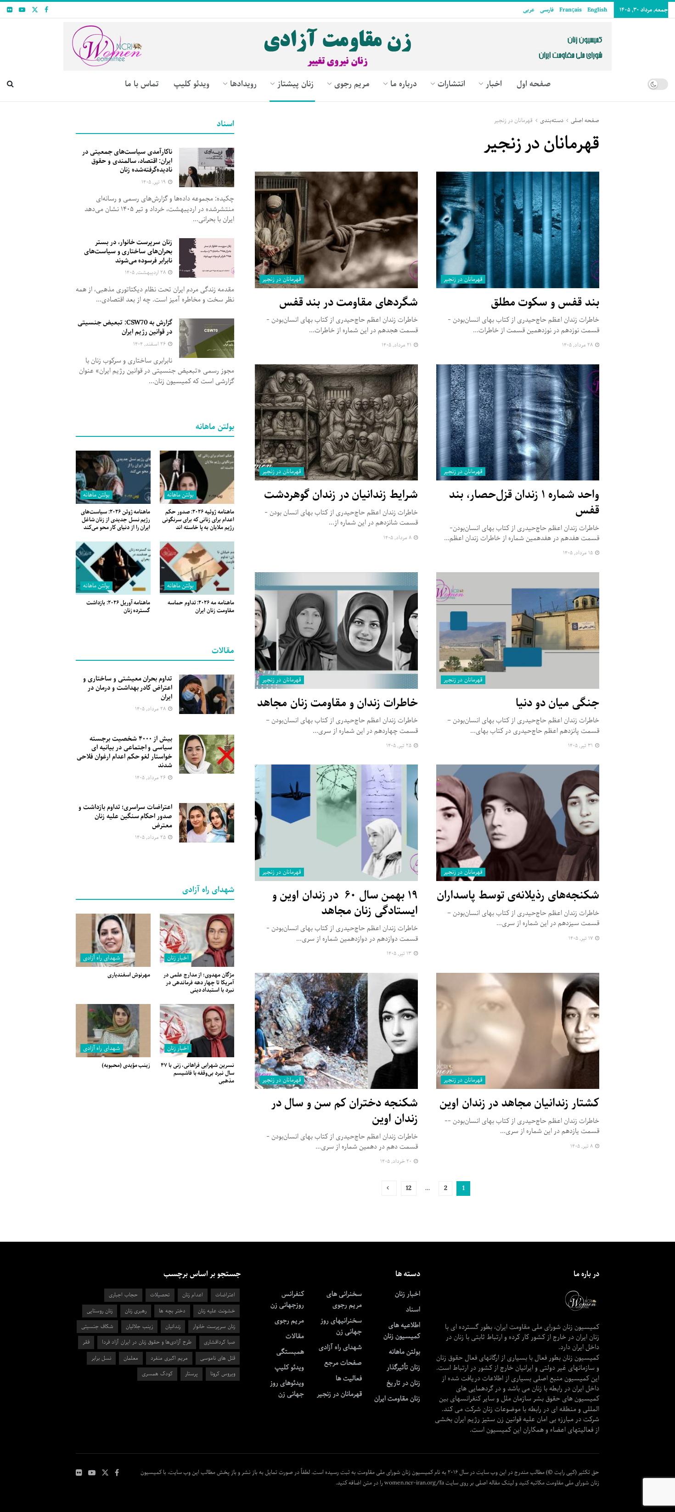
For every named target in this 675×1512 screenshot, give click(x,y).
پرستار (191, 1373)
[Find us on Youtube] (22, 10)
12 (408, 1188)
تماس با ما (142, 84)
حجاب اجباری (123, 1294)
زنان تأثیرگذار (403, 1367)
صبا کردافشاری (219, 1342)
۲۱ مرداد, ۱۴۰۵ (397, 344)
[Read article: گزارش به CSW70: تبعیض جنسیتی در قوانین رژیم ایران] (206, 338)
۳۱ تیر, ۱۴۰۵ (581, 745)
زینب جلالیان (139, 1326)
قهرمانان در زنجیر (513, 120)
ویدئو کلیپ (191, 84)
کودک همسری (157, 1373)
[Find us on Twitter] (35, 10)
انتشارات (451, 84)
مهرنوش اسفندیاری (129, 975)
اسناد (413, 1309)
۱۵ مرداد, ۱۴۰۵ (578, 552)
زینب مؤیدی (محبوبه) (126, 1065)
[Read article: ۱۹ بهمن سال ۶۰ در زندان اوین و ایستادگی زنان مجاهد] (336, 822)
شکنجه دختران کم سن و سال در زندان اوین (344, 1111)
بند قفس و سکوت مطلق (545, 302)
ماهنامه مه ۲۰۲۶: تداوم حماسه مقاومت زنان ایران (201, 606)
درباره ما (403, 84)
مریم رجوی (289, 1320)
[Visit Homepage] (337, 43)
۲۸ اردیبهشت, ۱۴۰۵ (146, 272)
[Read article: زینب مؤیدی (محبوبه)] (113, 1030)
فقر (86, 1342)
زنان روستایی (99, 1310)
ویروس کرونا (222, 1373)
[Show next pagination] (389, 1188)
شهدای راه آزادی (101, 958)
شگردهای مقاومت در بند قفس (348, 302)
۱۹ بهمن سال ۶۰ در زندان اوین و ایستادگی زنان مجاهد (345, 903)
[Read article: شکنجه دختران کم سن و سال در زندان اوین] (336, 1031)
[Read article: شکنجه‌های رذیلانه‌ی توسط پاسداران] (517, 822)
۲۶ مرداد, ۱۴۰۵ (151, 777)
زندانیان (172, 1326)
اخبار (494, 84)
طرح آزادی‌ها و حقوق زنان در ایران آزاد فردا (146, 1342)
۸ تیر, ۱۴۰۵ (582, 1146)
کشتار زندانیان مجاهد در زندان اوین (519, 1103)
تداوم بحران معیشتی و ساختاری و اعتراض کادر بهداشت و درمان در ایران (127, 687)
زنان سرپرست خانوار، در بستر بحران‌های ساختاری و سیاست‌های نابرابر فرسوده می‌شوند (128, 251)
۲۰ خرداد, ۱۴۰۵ (396, 1161)
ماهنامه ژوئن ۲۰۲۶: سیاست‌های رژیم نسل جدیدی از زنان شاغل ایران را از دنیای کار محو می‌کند (115, 519)
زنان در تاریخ (403, 1383)
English (597, 10)
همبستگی (290, 1351)
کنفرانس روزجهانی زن (287, 1300)
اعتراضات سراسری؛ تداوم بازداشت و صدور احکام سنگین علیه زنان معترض (125, 816)
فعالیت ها (349, 1378)
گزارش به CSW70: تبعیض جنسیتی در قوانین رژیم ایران (125, 327)
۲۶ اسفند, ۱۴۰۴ (150, 344)
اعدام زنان (192, 1294)
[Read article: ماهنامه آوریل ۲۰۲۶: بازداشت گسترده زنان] (113, 568)
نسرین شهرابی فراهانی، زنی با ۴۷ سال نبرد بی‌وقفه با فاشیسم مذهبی (197, 1073)
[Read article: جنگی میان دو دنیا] (517, 630)
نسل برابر (101, 1358)
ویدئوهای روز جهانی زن (287, 1389)
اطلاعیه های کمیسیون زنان (401, 1331)
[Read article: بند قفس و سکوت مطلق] (517, 230)
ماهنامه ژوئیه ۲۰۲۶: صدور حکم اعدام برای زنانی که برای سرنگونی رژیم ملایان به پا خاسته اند (198, 519)
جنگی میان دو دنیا (557, 703)
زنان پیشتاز (295, 84)
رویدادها (243, 84)
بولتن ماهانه (180, 495)
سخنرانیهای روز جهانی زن (341, 1326)
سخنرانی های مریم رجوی (344, 1300)
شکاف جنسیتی (97, 1326)
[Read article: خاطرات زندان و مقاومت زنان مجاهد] (336, 630)
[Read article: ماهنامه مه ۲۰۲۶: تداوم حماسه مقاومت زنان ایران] (197, 568)
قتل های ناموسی (217, 1358)
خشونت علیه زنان (216, 1310)
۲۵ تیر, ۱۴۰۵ (399, 745)
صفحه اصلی (585, 120)
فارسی (547, 10)
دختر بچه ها (172, 1310)
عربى (528, 10)
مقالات (295, 1336)
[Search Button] (10, 84)
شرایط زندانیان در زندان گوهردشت (341, 494)
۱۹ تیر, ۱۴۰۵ (154, 182)
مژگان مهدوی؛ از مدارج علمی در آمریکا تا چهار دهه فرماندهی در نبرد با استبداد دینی (198, 982)
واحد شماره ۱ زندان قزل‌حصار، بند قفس (524, 502)
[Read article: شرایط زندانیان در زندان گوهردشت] (336, 422)
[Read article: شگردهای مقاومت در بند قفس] (336, 230)
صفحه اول (534, 84)
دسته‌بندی (551, 120)
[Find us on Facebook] (46, 10)
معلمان (131, 1358)
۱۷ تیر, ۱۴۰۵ (581, 938)
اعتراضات (225, 1294)
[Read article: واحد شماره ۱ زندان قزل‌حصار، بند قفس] (517, 422)
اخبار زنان (178, 958)
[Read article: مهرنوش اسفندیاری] (113, 940)
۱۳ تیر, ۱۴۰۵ (400, 953)
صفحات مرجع (343, 1362)
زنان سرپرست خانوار (214, 1326)
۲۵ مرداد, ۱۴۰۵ (151, 837)
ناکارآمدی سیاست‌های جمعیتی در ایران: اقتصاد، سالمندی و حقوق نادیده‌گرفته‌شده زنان (127, 160)
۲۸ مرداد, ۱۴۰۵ (578, 344)
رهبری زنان (135, 1310)
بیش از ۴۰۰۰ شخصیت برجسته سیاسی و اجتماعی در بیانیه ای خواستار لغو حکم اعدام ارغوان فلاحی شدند (124, 752)
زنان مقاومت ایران (397, 1398)
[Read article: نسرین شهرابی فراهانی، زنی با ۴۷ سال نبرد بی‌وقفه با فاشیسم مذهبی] (197, 1030)
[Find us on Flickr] (9, 10)
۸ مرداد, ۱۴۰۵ (398, 537)
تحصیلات (160, 1294)
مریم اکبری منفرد (169, 1358)
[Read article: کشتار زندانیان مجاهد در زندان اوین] (517, 1031)
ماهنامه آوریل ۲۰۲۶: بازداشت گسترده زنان (118, 606)
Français (570, 10)
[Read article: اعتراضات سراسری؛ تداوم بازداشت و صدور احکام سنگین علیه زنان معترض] (206, 822)
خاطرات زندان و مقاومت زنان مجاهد (337, 703)
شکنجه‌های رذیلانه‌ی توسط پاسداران (518, 895)
